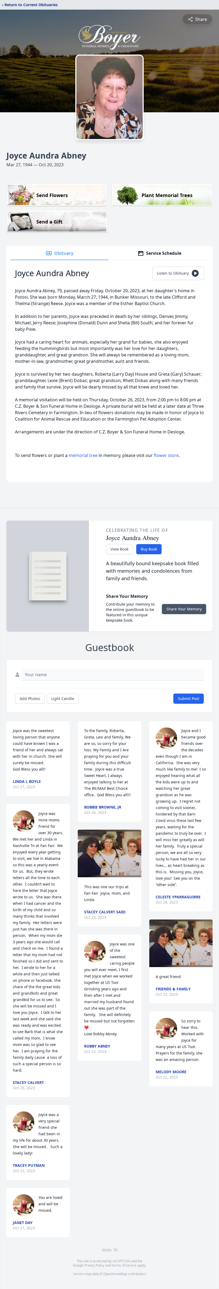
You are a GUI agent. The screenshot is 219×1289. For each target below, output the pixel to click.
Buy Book (149, 549)
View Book (119, 549)
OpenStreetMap (115, 1274)
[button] (109, 853)
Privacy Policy (94, 1265)
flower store (166, 455)
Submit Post (188, 698)
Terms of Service (124, 1265)
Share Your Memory (184, 608)
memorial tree (83, 455)
